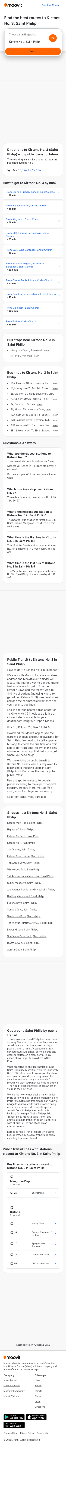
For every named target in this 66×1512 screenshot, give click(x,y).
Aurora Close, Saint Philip (21, 949)
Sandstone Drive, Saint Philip (23, 916)
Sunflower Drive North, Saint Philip (26, 936)
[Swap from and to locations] (53, 38)
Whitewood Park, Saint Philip (23, 869)
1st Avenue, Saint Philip (20, 849)
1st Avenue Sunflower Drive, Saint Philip (30, 923)
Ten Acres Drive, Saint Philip (23, 862)
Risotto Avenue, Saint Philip (23, 943)
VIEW (46, 350)
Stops (38, 1396)
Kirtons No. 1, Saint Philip (21, 842)
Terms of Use (10, 1433)
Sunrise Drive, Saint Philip (21, 909)
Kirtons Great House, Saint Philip (25, 856)
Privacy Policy (27, 1433)
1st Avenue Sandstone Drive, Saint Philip (30, 876)
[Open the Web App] (14, 1425)
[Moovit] (13, 5)
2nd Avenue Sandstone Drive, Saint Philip (30, 889)
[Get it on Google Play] (14, 1417)
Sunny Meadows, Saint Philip (23, 883)
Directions (40, 1406)
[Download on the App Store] (36, 1417)
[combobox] (33, 35)
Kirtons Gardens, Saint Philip (23, 836)
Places (38, 1385)
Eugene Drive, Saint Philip (21, 903)
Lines (37, 1380)
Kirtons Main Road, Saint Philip (24, 822)
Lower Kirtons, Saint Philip (22, 929)
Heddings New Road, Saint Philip (25, 896)
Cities (37, 1401)
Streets (38, 1391)
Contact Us (42, 1433)
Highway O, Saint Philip (20, 829)
